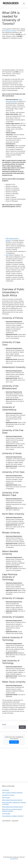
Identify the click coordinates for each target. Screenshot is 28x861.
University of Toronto (10, 30)
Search (4, 724)
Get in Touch (14, 742)
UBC (7, 255)
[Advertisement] (14, 55)
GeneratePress (14, 858)
